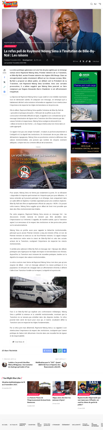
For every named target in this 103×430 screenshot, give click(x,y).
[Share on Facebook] (80, 61)
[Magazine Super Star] (10, 4)
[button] (91, 4)
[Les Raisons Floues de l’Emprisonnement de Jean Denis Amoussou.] (38, 388)
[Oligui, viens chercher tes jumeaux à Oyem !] (64, 388)
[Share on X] (83, 61)
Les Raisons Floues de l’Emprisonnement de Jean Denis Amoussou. (38, 400)
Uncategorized (10, 46)
